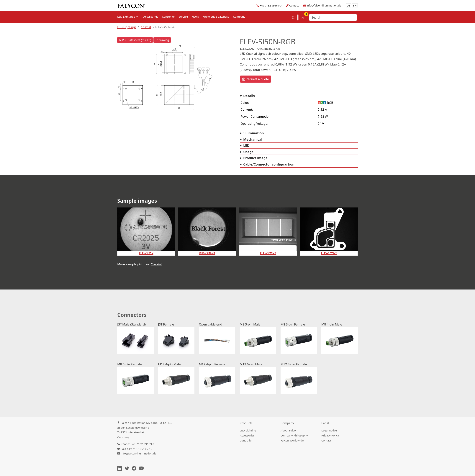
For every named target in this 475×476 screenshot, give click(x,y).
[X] (128, 469)
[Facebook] (135, 469)
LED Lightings (126, 27)
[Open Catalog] (294, 17)
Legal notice (329, 430)
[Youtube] (142, 469)
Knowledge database (216, 16)
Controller (168, 16)
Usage (248, 152)
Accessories (150, 16)
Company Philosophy (294, 435)
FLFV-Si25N (146, 253)
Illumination (253, 133)
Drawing (163, 40)
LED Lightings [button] (126, 16)
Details (249, 96)
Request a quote (257, 79)
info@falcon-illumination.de (324, 5)
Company (239, 16)
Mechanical (252, 139)
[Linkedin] (120, 469)
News (195, 16)
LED (246, 145)
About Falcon (289, 430)
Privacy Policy (330, 435)
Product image (255, 158)
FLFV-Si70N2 (207, 253)
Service (183, 16)
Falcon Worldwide (292, 440)
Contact (294, 5)
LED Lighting (248, 430)
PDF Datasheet (136, 40)
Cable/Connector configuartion (268, 164)
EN (355, 5)
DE (348, 5)
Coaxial (146, 27)
